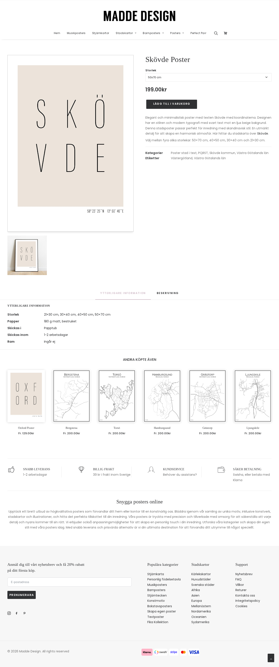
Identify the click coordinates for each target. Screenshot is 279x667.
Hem (57, 33)
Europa (196, 601)
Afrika (195, 590)
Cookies (241, 606)
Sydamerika (200, 622)
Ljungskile (253, 427)
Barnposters (151, 33)
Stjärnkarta (155, 574)
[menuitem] (57, 33)
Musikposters (76, 33)
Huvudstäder (201, 579)
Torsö (117, 427)
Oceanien (198, 617)
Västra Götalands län (253, 153)
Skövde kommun (222, 153)
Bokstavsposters (159, 606)
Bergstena (71, 427)
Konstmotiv (156, 601)
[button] (217, 33)
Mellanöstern (201, 606)
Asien (195, 595)
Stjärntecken (157, 595)
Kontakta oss (245, 595)
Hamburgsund (162, 427)
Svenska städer (202, 585)
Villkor (239, 585)
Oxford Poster (26, 427)
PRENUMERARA (21, 595)
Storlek (150, 70)
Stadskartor (124, 33)
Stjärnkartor (100, 33)
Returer (241, 590)
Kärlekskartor (201, 574)
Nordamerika (201, 611)
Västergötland (181, 158)
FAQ (238, 579)
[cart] (224, 33)
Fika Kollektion (157, 622)
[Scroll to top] (271, 657)
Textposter (155, 617)
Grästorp (207, 427)
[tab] (168, 295)
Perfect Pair (198, 33)
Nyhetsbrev (244, 574)
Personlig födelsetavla (164, 579)
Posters (175, 33)
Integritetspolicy (247, 601)
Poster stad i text (184, 153)
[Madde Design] (139, 16)
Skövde (262, 133)
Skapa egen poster (161, 611)
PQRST (203, 153)
